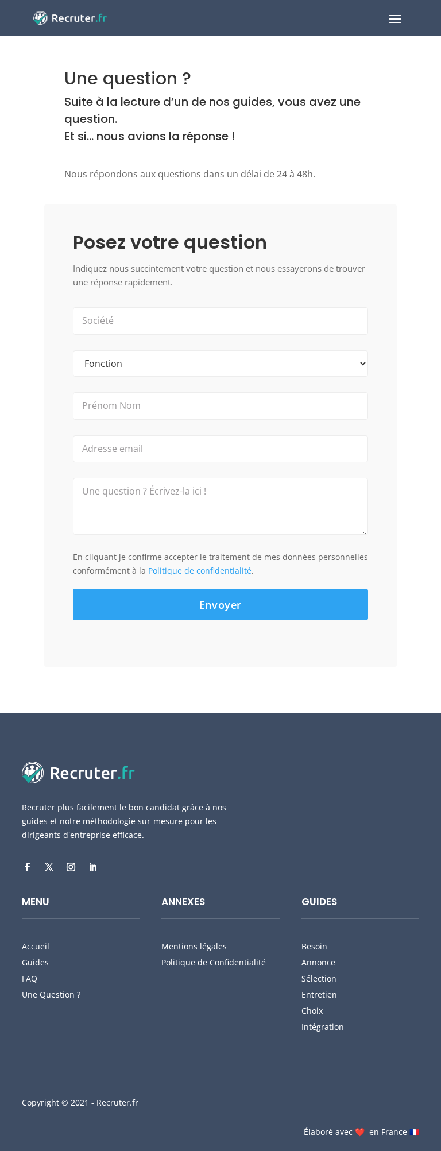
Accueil (35, 946)
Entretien (319, 994)
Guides (35, 962)
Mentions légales (194, 946)
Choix (312, 1010)
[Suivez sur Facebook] (27, 867)
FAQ (29, 978)
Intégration (322, 1026)
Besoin (314, 946)
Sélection (318, 978)
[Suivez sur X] (48, 867)
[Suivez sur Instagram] (70, 867)
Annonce (318, 962)
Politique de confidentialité (200, 570)
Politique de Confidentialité (213, 962)
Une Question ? (51, 994)
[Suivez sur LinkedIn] (92, 867)
